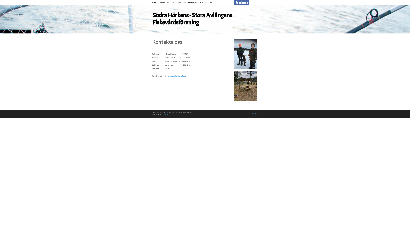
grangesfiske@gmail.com (177, 76)
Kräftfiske (176, 2)
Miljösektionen (190, 2)
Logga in (254, 113)
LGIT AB (165, 114)
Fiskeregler (164, 2)
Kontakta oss (206, 2)
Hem (154, 2)
